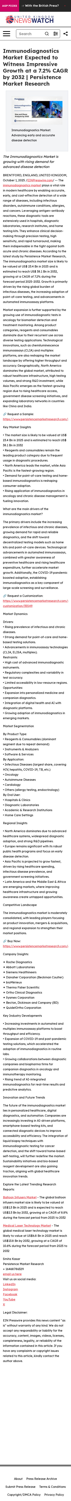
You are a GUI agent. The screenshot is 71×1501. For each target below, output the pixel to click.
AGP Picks (9, 5)
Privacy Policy (54, 1494)
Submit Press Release (20, 1487)
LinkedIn (9, 1284)
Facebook (10, 1294)
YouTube (9, 1299)
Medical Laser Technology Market (27, 1225)
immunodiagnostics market (22, 185)
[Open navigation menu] (6, 33)
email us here (12, 1274)
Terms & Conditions (52, 1487)
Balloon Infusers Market (20, 1197)
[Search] (46, 33)
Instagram (10, 1289)
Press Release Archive (41, 1479)
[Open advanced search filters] (55, 33)
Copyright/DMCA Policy (24, 1494)
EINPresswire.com (40, 180)
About (18, 1479)
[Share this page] (65, 33)
